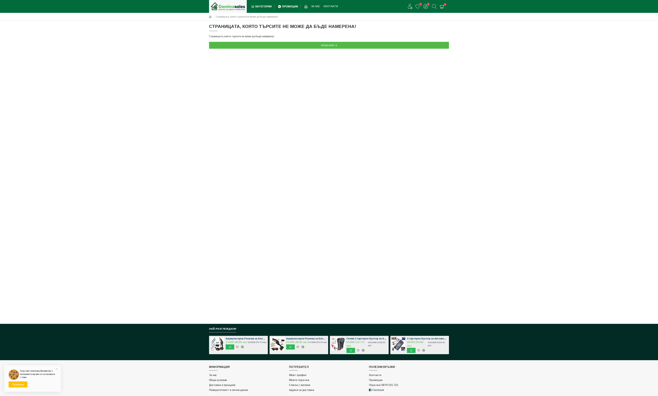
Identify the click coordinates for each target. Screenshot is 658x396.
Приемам (18, 384)
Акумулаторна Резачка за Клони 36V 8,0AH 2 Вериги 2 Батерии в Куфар (246, 338)
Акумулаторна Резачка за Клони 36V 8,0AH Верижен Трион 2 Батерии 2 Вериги (306, 338)
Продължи (327, 45)
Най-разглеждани (222, 328)
